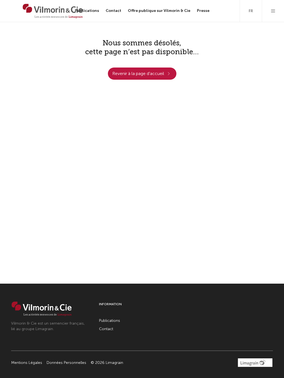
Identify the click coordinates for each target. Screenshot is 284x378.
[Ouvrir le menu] (273, 11)
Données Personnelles (66, 362)
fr (251, 11)
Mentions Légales (26, 362)
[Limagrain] (52, 11)
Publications (87, 10)
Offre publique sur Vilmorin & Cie (159, 10)
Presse (203, 10)
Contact (113, 10)
